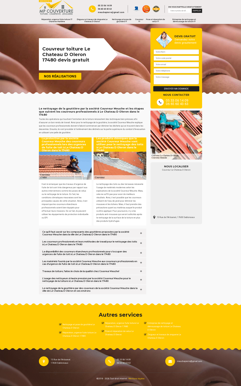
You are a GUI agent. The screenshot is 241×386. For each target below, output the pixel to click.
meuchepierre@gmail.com (111, 12)
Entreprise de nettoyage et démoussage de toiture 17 (184, 20)
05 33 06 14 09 (105, 5)
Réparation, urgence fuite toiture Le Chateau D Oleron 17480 (79, 334)
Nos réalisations (60, 76)
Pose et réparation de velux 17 (155, 20)
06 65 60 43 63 (105, 9)
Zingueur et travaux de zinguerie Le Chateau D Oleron (92, 20)
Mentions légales (137, 378)
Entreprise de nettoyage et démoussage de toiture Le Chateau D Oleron (164, 326)
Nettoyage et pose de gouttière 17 (121, 20)
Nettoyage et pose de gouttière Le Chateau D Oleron (79, 326)
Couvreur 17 (139, 20)
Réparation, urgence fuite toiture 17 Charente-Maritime (56, 20)
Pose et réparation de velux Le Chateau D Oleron (119, 333)
